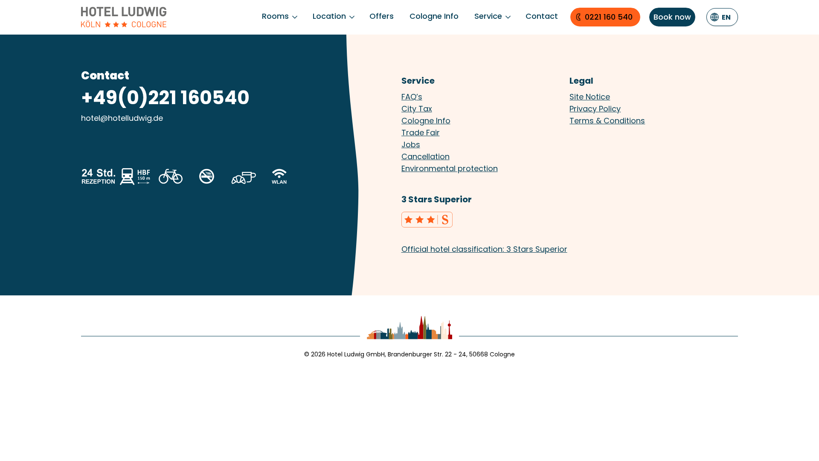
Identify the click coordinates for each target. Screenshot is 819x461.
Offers (381, 16)
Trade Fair (420, 132)
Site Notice (589, 96)
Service (488, 16)
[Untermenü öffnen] (295, 17)
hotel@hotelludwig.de (122, 118)
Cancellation (425, 156)
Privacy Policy (595, 108)
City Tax (416, 108)
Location (329, 16)
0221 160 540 (609, 17)
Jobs (410, 144)
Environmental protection (449, 168)
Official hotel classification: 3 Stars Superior (484, 249)
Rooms (275, 16)
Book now (672, 17)
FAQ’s (411, 96)
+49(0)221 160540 (165, 98)
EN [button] (726, 17)
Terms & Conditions (607, 120)
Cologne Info (434, 16)
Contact (542, 16)
